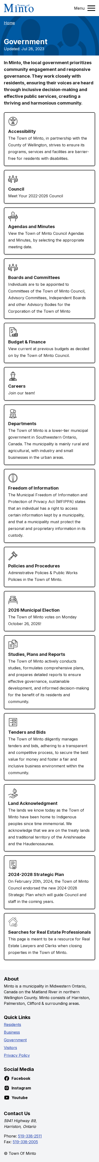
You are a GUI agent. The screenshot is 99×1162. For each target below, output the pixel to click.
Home (9, 22)
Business (12, 1032)
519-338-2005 (25, 1141)
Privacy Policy (17, 1055)
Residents (12, 1024)
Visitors (10, 1047)
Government (15, 1040)
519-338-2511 (30, 1136)
